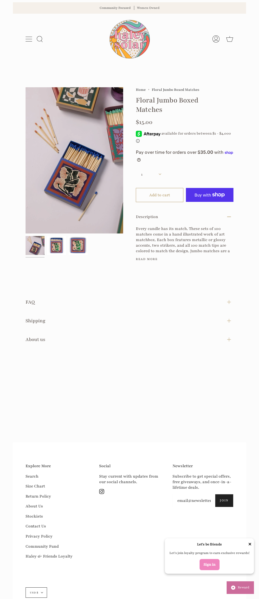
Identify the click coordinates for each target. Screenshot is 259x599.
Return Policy (38, 496)
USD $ (34, 592)
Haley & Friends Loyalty (49, 556)
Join (224, 500)
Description (147, 217)
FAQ (30, 302)
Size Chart (35, 486)
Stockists (34, 516)
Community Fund (42, 546)
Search (32, 476)
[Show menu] (29, 39)
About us (35, 339)
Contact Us (36, 526)
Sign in (209, 564)
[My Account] (216, 39)
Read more (147, 259)
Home (141, 89)
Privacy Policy (39, 536)
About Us (34, 506)
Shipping (35, 320)
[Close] (250, 545)
